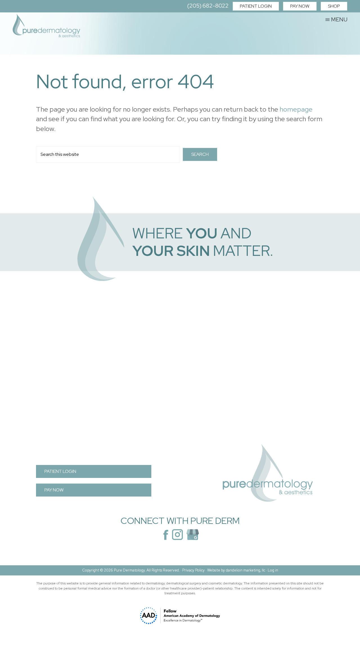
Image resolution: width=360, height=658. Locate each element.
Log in (273, 570)
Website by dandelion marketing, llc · (237, 570)
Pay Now (299, 6)
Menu (339, 19)
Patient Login (256, 6)
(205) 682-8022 (208, 5)
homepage (296, 109)
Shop (334, 6)
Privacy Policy (193, 570)
